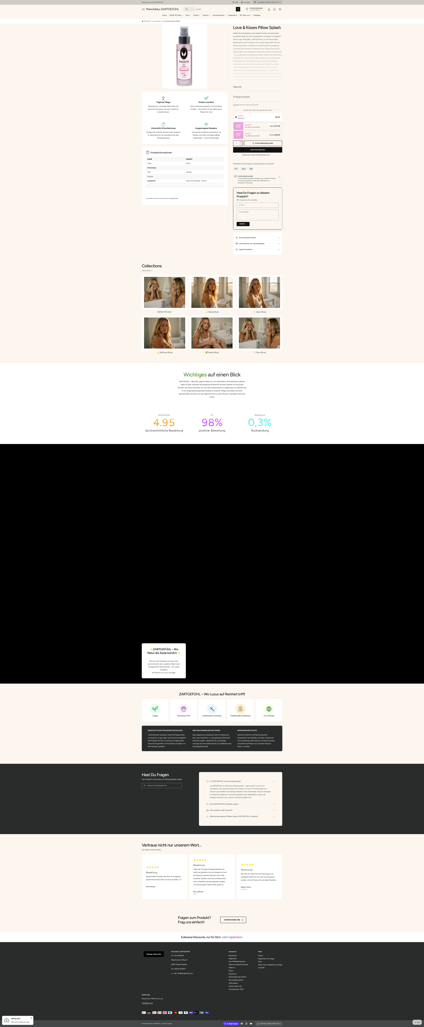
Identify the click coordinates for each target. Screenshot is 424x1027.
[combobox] (218, 9)
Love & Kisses (156, 21)
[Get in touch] (274, 9)
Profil (260, 962)
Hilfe (236, 2)
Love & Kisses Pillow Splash (171, 21)
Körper (196, 15)
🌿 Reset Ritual (212, 352)
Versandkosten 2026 (236, 989)
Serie (187, 15)
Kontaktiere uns (232, 920)
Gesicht (205, 15)
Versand (235, 105)
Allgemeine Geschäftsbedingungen (237, 960)
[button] (143, 9)
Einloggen (246, 2)
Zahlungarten (233, 983)
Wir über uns (244, 15)
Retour (231, 971)
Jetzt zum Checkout (257, 150)
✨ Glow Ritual (259, 312)
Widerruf (232, 968)
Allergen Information (242, 97)
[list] (212, 423)
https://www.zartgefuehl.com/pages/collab (270, 966)
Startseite (147, 21)
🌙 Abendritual (212, 312)
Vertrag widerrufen (153, 954)
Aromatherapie (218, 15)
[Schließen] (279, 177)
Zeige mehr (237, 87)
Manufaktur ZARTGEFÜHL (153, 1023)
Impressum (233, 974)
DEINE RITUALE (175, 15)
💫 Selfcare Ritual (164, 352)
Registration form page (266, 959)
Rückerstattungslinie (236, 980)
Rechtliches (233, 956)
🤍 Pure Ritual (259, 352)
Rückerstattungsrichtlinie (237, 977)
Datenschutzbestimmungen (238, 964)
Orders (260, 956)
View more (146, 271)
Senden (242, 224)
